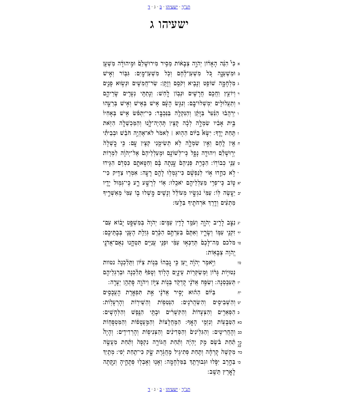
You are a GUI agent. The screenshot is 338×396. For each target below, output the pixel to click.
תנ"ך (186, 6)
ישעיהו (172, 6)
